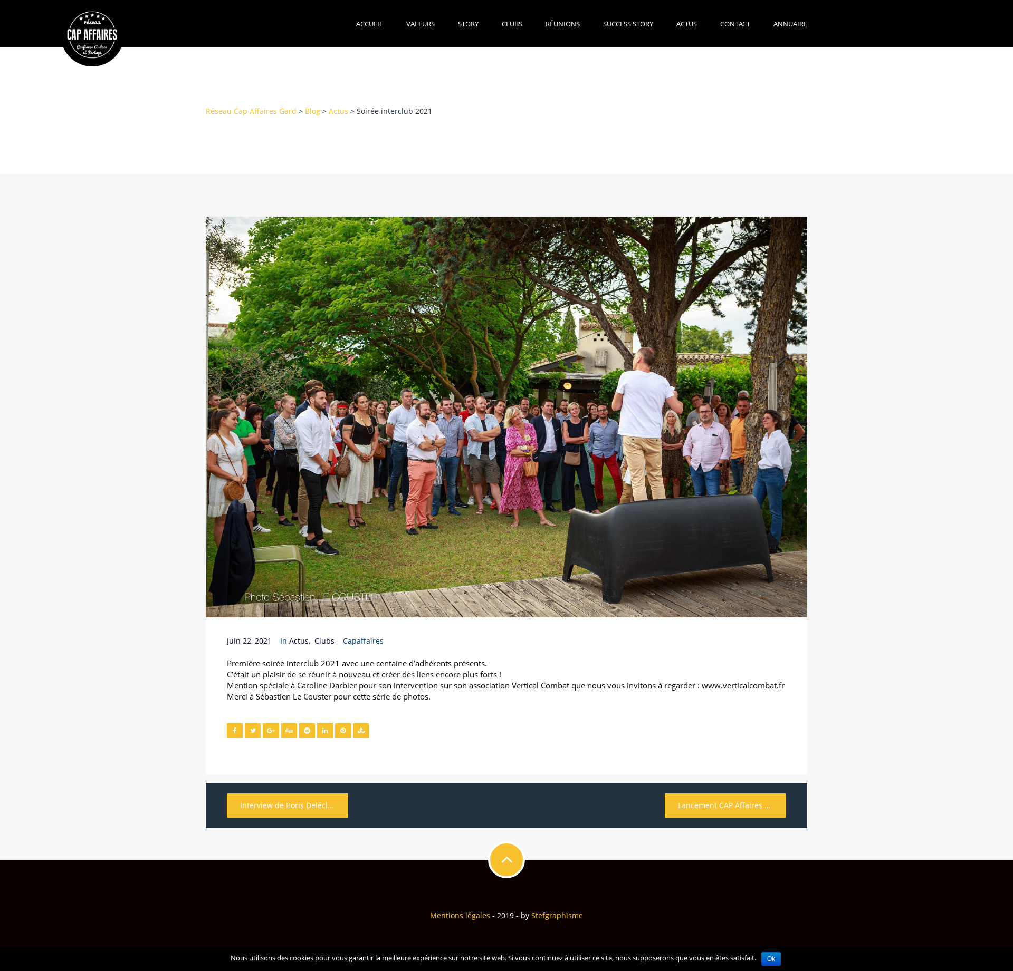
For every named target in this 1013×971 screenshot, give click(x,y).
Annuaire (790, 23)
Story (468, 23)
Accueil (369, 23)
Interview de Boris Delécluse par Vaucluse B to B (294, 805)
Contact (735, 23)
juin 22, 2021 (249, 641)
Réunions (563, 23)
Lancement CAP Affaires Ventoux (732, 805)
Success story (628, 23)
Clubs (512, 23)
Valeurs (420, 23)
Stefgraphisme (557, 915)
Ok (771, 959)
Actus (686, 23)
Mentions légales (460, 915)
